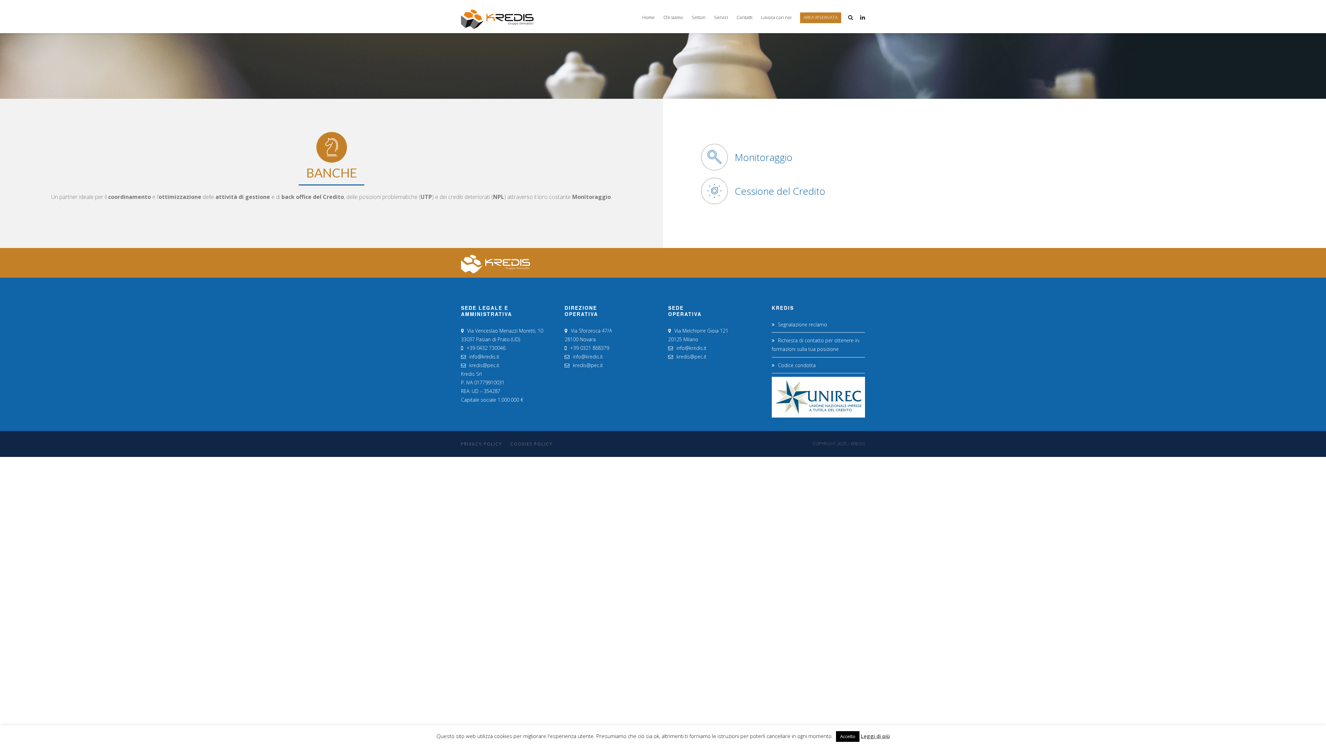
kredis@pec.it (484, 365)
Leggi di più (875, 736)
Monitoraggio (763, 157)
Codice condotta (797, 365)
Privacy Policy (481, 444)
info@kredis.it (484, 356)
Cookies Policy (531, 444)
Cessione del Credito (780, 191)
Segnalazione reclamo (802, 324)
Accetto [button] (847, 736)
